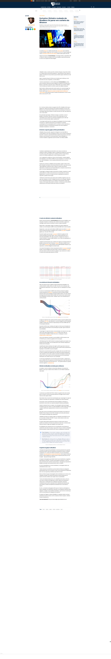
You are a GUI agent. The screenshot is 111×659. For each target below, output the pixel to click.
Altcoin (43, 509)
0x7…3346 (68, 249)
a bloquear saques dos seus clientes (50, 53)
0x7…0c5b (68, 229)
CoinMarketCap (51, 362)
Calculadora (59, 7)
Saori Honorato (31, 25)
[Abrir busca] (92, 7)
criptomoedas (60, 50)
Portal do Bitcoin (55, 4)
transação (55, 234)
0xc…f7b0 (46, 321)
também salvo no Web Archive (46, 335)
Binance (45, 50)
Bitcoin (68, 7)
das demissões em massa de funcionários (52, 454)
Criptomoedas (42, 15)
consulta (55, 332)
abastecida (47, 244)
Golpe (61, 509)
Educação (64, 7)
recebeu (57, 243)
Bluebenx (51, 509)
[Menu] (94, 7)
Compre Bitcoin (43, 7)
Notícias (48, 7)
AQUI (52, 279)
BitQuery (50, 292)
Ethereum (72, 7)
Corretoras (54, 509)
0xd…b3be (64, 230)
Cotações (54, 7)
